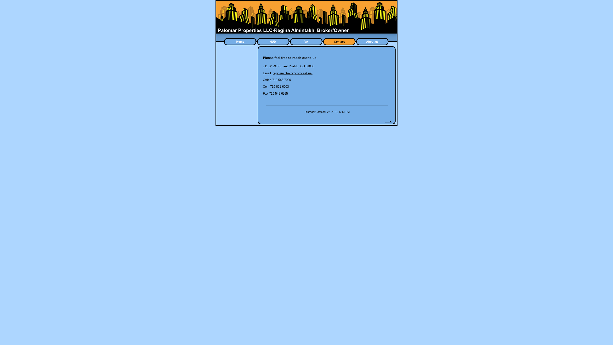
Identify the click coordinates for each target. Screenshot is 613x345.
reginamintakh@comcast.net (292, 73)
